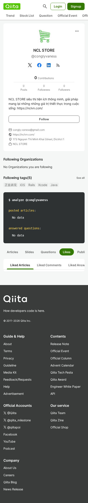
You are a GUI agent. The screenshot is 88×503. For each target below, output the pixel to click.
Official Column (61, 358)
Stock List (27, 15)
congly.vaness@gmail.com (29, 129)
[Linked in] (48, 65)
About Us (9, 468)
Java (54, 185)
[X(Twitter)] (30, 65)
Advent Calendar (62, 365)
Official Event (67, 15)
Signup (76, 6)
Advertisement (13, 393)
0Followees (44, 87)
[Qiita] (11, 6)
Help (6, 386)
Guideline (9, 365)
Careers (8, 475)
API (52, 393)
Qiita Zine (57, 420)
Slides (29, 252)
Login (58, 6)
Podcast (9, 448)
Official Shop (59, 427)
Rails (31, 185)
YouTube (9, 441)
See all (80, 177)
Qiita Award (58, 379)
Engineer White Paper (65, 386)
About (7, 344)
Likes (66, 252)
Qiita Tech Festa (61, 372)
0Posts (24, 87)
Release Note (59, 344)
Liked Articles (20, 265)
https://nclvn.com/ (23, 134)
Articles (12, 252)
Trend (10, 15)
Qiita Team (57, 413)
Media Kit (9, 372)
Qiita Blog (10, 482)
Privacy (8, 358)
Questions (48, 252)
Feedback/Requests (17, 379)
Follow (44, 119)
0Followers (64, 87)
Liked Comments (49, 265)
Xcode (42, 185)
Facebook (10, 434)
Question (46, 15)
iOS (22, 185)
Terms (7, 351)
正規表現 (11, 185)
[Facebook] (39, 65)
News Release (13, 489)
